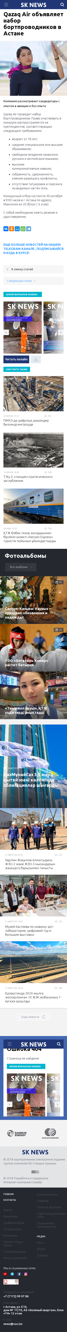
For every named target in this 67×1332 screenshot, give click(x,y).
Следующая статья (19, 280)
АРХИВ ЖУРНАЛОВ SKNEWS (21, 294)
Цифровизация (13, 1222)
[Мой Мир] (17, 228)
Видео (41, 1249)
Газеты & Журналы (49, 1207)
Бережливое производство (47, 1225)
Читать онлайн (16, 359)
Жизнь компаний (15, 1258)
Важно (7, 1210)
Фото (40, 1242)
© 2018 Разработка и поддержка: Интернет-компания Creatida (26, 1180)
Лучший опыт (12, 1229)
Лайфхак (43, 1200)
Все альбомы (18, 566)
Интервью (10, 1235)
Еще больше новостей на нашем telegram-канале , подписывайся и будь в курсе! (33, 249)
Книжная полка (47, 1194)
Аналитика (10, 1216)
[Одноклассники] (11, 228)
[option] (17, 1133)
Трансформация (14, 1251)
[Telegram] (28, 228)
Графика (42, 1255)
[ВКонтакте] (5, 228)
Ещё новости (30, 1016)
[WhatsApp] (22, 228)
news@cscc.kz (13, 1323)
